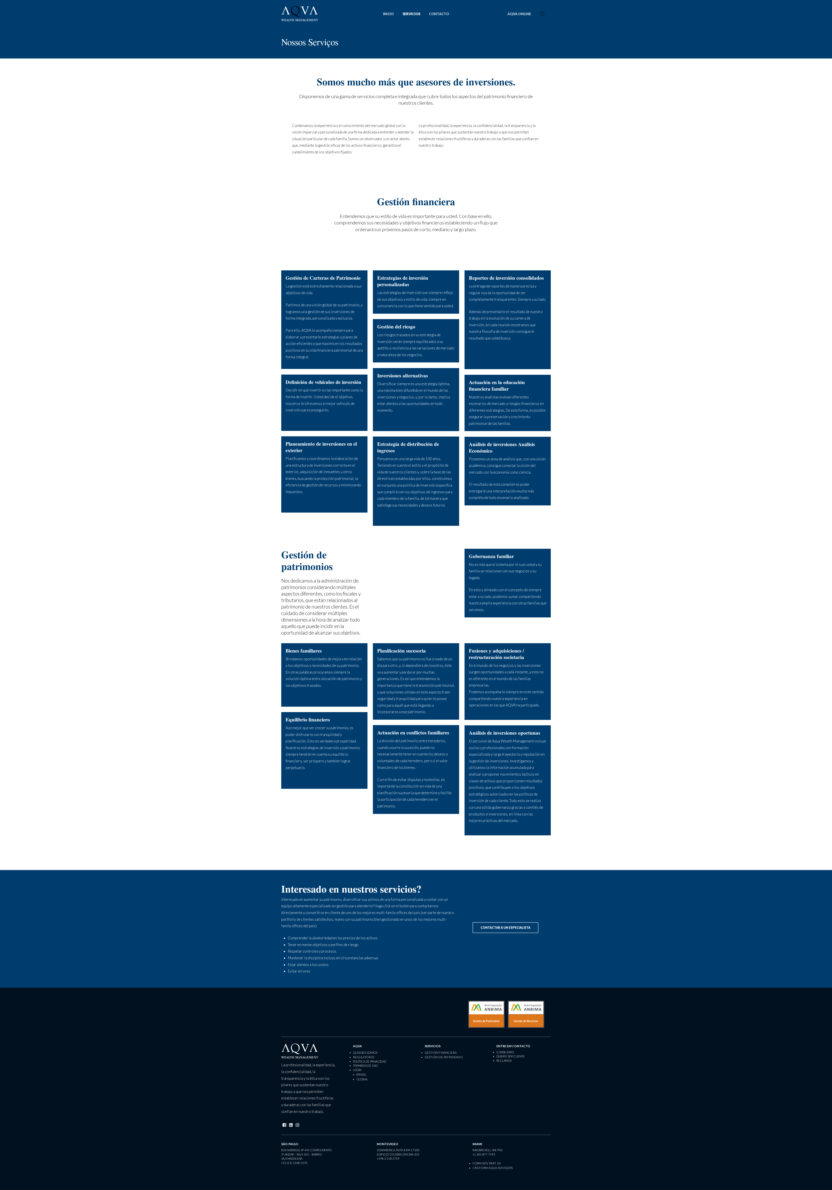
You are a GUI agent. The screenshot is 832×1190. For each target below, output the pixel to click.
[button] (505, 927)
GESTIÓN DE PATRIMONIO (444, 1057)
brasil (361, 1074)
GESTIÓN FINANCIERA (441, 1052)
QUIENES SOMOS (365, 1052)
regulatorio (363, 1057)
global (362, 1079)
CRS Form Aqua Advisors (493, 1168)
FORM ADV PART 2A (487, 1163)
